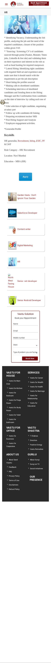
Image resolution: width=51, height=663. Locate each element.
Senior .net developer (27, 281)
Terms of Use (14, 480)
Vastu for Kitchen (15, 388)
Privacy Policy (14, 476)
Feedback (12, 467)
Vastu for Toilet (15, 415)
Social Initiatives (36, 469)
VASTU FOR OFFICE (13, 429)
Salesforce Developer (27, 213)
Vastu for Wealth (36, 382)
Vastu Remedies (36, 449)
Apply (25, 176)
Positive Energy (36, 445)
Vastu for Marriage (37, 391)
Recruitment (23, 141)
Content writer (24, 229)
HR (18, 262)
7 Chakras (34, 436)
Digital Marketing (25, 245)
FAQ (10, 472)
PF (43, 141)
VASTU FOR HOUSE (13, 374)
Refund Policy (14, 489)
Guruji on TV (35, 464)
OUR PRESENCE (36, 478)
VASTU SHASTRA (34, 429)
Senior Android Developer (29, 300)
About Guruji (35, 460)
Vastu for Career (36, 378)
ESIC (38, 141)
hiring (32, 141)
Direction (33, 440)
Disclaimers (13, 485)
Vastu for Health (36, 387)
